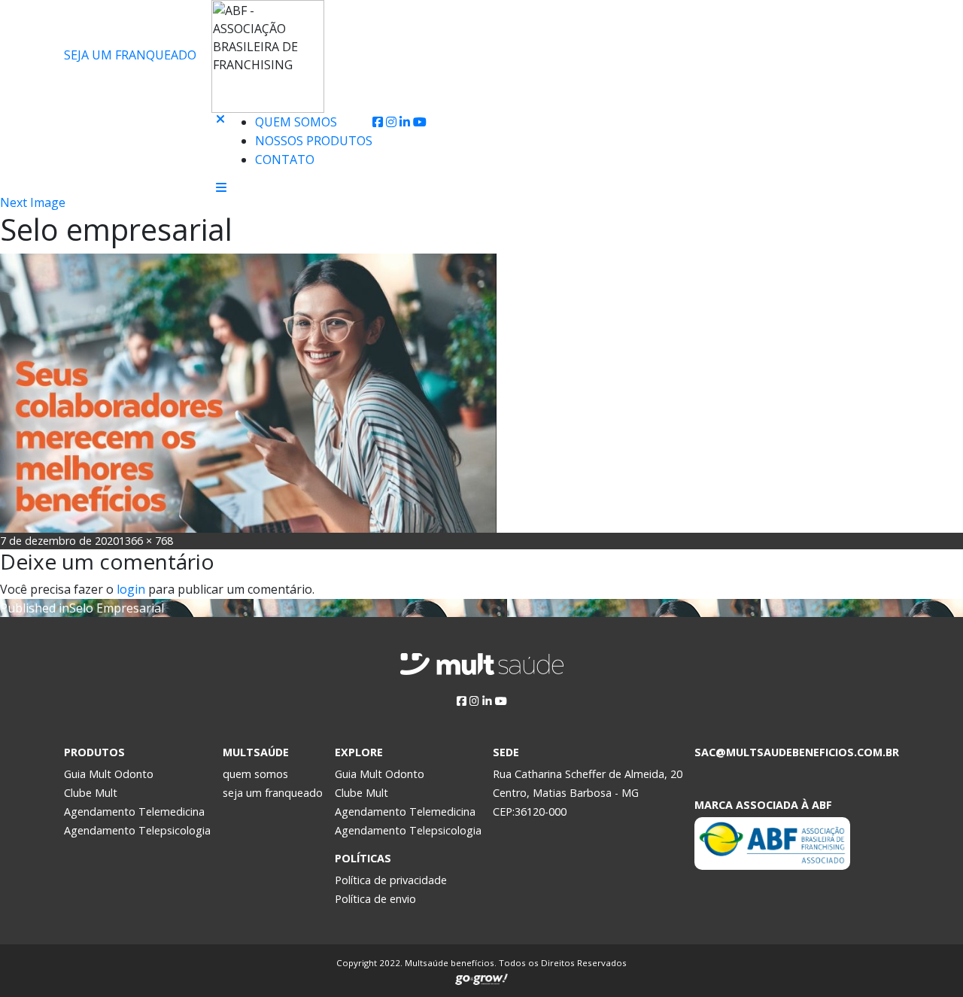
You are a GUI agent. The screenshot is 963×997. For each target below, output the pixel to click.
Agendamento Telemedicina (134, 811)
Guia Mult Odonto (108, 774)
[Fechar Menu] (220, 147)
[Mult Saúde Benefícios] (134, 122)
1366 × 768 (146, 540)
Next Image (32, 202)
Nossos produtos (313, 140)
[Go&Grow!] (481, 976)
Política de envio (375, 899)
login (131, 589)
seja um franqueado (273, 793)
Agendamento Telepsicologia (137, 830)
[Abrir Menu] (221, 187)
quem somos (255, 774)
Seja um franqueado (130, 55)
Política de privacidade (391, 880)
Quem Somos (296, 122)
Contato (284, 159)
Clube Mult (90, 793)
